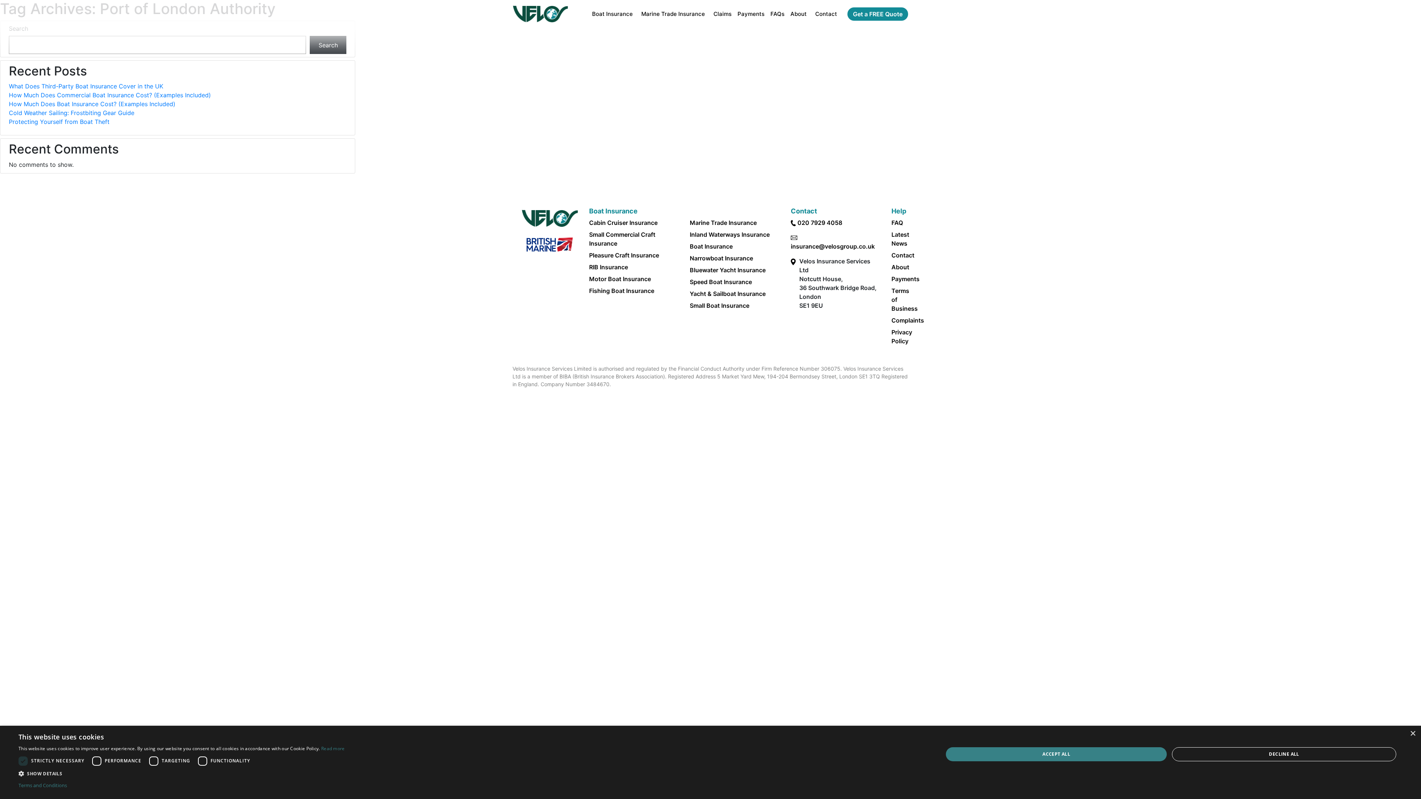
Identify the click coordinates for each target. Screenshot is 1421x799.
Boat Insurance (612, 13)
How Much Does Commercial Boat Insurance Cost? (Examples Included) (110, 95)
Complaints (907, 320)
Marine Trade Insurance (673, 13)
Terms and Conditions (43, 785)
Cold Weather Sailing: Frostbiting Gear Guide (71, 113)
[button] (182, 773)
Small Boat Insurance (719, 305)
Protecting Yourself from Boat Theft (59, 121)
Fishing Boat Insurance (621, 290)
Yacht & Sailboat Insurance (728, 293)
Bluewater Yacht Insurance (728, 270)
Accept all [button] (1056, 754)
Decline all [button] (1284, 754)
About (798, 13)
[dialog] (710, 762)
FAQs (777, 13)
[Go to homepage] (540, 14)
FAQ (897, 222)
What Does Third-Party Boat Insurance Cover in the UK (86, 86)
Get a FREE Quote (878, 14)
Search (18, 28)
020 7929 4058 (819, 222)
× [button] (1412, 733)
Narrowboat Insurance (721, 258)
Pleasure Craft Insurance (624, 255)
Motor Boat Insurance (620, 279)
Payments (751, 13)
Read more (333, 748)
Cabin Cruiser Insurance (623, 222)
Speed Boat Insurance (721, 282)
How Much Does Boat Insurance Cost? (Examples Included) (92, 104)
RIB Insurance (608, 267)
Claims (722, 13)
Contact (826, 13)
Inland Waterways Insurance (730, 234)
